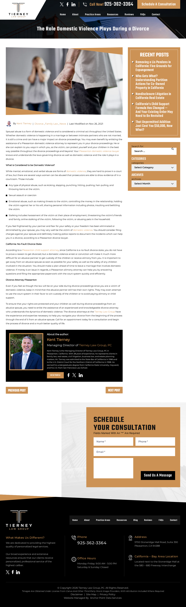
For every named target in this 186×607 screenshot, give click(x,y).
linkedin (81, 375)
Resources (112, 14)
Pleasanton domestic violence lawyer (99, 151)
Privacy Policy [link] (107, 594)
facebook (68, 375)
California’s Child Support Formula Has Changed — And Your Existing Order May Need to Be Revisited (154, 110)
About (75, 14)
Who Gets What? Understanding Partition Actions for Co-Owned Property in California (152, 82)
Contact (156, 14)
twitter (74, 375)
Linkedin (73, 4)
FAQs (142, 14)
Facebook (67, 4)
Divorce (39, 123)
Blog (135, 520)
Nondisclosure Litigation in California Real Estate (153, 96)
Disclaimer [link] (77, 594)
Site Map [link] (91, 594)
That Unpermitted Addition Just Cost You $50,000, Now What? (154, 126)
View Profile (55, 375)
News (63, 123)
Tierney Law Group (104, 311)
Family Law (51, 123)
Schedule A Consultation (159, 4)
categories (138, 163)
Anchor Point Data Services (106, 598)
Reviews (129, 14)
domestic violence (76, 171)
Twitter (62, 4)
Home (63, 14)
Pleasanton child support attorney (40, 250)
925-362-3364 (118, 4)
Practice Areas (93, 14)
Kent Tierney (24, 123)
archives (136, 179)
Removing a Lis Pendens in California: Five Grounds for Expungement (154, 66)
